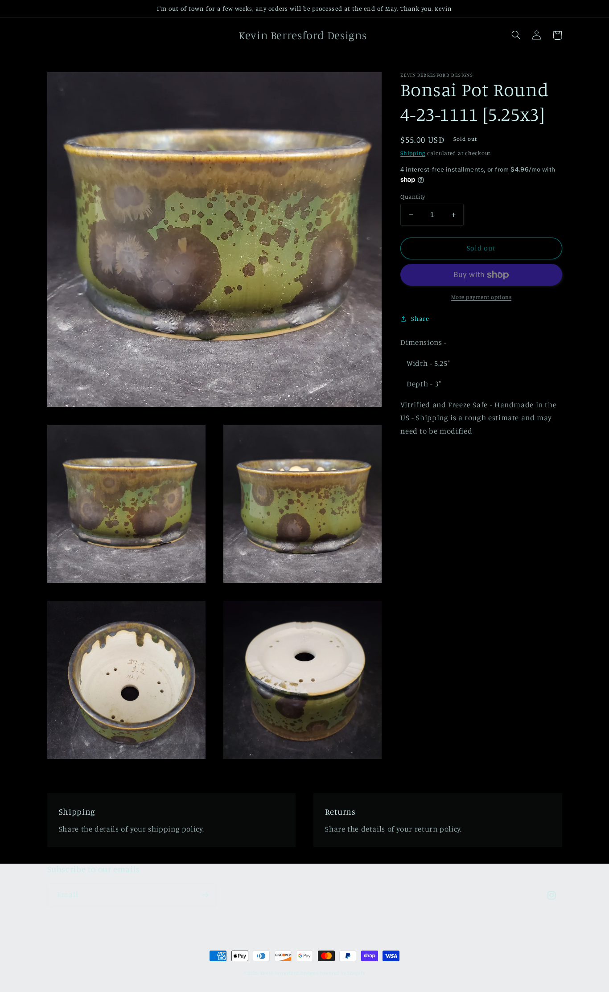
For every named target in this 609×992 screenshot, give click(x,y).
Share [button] (420, 318)
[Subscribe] (204, 895)
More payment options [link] (481, 296)
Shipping (412, 153)
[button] (516, 35)
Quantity (412, 196)
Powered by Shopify (342, 973)
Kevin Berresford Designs (289, 973)
